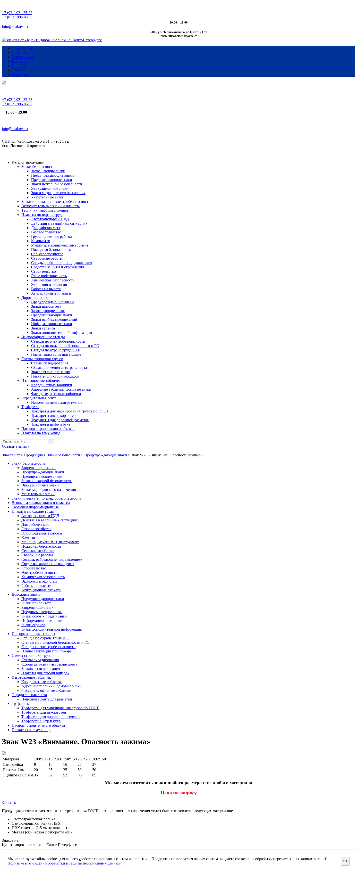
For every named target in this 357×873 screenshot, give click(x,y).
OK (345, 861)
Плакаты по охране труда (42, 215)
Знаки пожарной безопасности (56, 184)
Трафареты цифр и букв (50, 424)
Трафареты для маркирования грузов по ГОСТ (70, 411)
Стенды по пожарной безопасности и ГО (65, 346)
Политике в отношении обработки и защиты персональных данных (64, 863)
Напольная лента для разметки (56, 402)
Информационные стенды (43, 337)
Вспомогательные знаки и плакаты (50, 206)
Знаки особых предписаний (54, 319)
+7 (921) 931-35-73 (17, 13)
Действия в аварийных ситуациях (59, 223)
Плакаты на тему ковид (40, 433)
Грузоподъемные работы (51, 236)
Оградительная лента (39, 398)
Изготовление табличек (41, 381)
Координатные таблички (51, 385)
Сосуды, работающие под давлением (61, 263)
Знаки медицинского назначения (58, 193)
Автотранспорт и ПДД (50, 219)
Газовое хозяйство (46, 232)
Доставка (19, 61)
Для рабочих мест (45, 228)
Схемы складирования (49, 363)
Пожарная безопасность (51, 249)
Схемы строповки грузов (42, 359)
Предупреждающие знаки (52, 175)
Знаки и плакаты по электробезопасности (56, 201)
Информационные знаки (51, 324)
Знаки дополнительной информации (61, 332)
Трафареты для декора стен (53, 415)
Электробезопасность (49, 276)
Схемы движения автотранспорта (59, 367)
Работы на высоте (46, 289)
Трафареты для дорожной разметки (60, 420)
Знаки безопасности (38, 167)
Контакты (20, 74)
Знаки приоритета (46, 306)
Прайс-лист (21, 52)
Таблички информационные (44, 210)
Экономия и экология (49, 284)
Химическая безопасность (52, 280)
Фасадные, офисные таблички (56, 394)
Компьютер (40, 241)
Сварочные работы (47, 258)
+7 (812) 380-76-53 (17, 17)
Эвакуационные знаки (49, 188)
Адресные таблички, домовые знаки (61, 389)
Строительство (43, 271)
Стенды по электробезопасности (58, 341)
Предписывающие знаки (51, 180)
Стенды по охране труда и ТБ (55, 350)
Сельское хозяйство (47, 254)
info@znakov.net (15, 27)
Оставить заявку (15, 446)
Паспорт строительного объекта (48, 429)
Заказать (9, 802)
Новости (19, 66)
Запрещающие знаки (48, 171)
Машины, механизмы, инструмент (59, 245)
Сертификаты (23, 57)
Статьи (17, 70)
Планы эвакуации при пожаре (56, 354)
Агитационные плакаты (51, 293)
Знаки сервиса (43, 328)
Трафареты (30, 407)
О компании (22, 48)
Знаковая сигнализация (50, 372)
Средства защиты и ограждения (57, 267)
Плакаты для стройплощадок (55, 376)
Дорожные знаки (35, 298)
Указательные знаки (47, 197)
